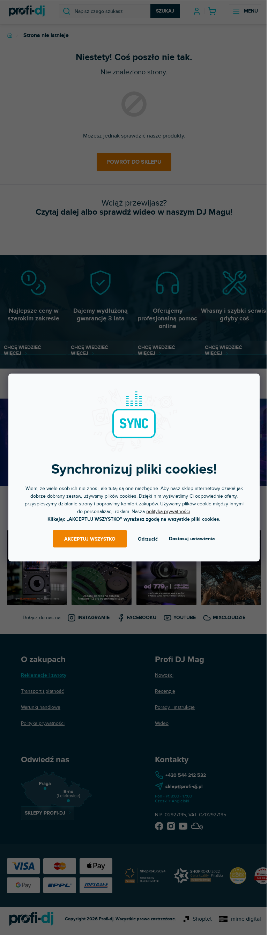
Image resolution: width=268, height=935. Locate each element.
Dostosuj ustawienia (192, 539)
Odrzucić (148, 539)
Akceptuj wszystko (90, 539)
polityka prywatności (168, 511)
